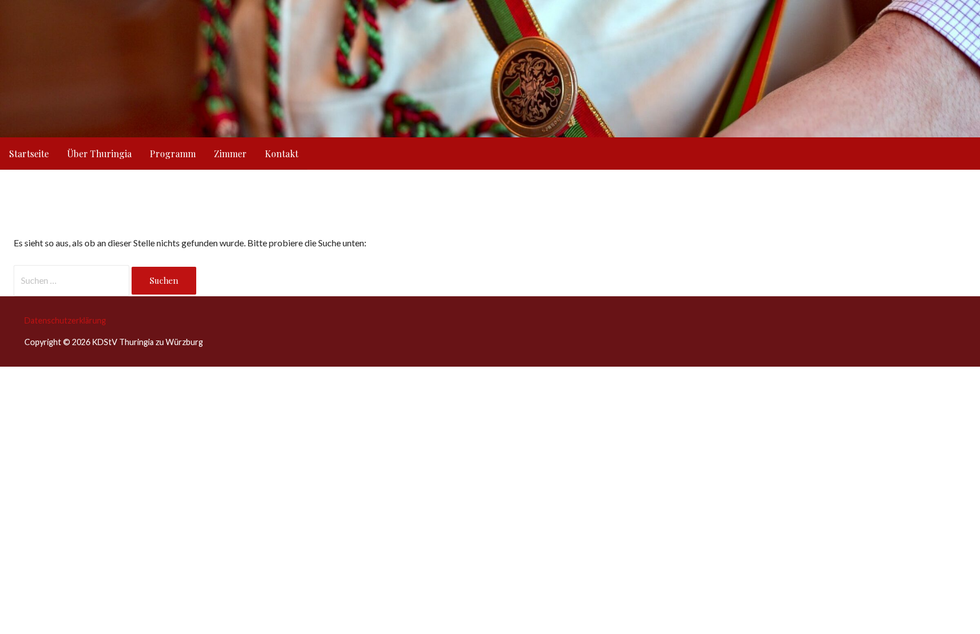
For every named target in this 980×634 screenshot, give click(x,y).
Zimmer (230, 153)
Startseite (29, 153)
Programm (173, 153)
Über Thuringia (99, 153)
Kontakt (281, 153)
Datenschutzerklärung (65, 320)
